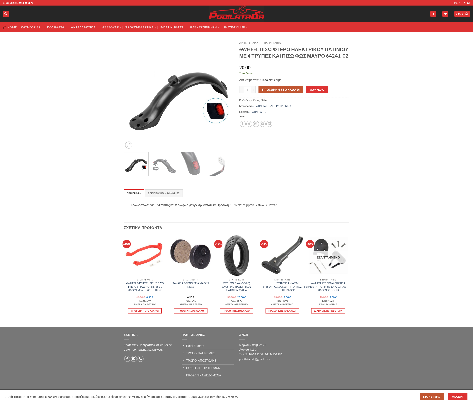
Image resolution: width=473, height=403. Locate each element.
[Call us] (140, 359)
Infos (456, 2)
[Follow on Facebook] (465, 3)
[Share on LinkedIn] (269, 124)
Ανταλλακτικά (83, 27)
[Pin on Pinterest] (263, 124)
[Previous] (130, 95)
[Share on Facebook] (243, 124)
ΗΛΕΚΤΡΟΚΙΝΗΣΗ (203, 27)
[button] (6, 14)
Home (12, 27)
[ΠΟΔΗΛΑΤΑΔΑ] (236, 14)
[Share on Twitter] (249, 124)
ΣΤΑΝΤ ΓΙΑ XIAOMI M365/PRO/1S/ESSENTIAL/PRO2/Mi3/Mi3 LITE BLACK (288, 287)
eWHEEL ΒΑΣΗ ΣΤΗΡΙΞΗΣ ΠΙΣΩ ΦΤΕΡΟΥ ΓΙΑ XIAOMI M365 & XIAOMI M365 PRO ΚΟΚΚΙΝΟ (145, 287)
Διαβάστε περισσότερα (328, 311)
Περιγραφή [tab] (134, 193)
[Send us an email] (468, 3)
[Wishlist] (445, 14)
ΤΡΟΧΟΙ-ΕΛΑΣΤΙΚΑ (139, 27)
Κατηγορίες (30, 27)
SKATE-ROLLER (234, 27)
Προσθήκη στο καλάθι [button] (145, 311)
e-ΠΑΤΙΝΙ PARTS (271, 43)
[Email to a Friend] (256, 124)
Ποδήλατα (55, 27)
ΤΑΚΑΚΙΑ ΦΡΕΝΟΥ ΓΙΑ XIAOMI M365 (191, 285)
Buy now (317, 89)
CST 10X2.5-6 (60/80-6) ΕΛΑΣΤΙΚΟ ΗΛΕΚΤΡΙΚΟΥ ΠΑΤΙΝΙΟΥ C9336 (236, 287)
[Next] (227, 95)
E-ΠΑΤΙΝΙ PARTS (171, 27)
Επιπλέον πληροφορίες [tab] (164, 193)
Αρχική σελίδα (248, 43)
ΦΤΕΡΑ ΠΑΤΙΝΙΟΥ (281, 105)
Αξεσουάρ (110, 27)
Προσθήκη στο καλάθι (281, 89)
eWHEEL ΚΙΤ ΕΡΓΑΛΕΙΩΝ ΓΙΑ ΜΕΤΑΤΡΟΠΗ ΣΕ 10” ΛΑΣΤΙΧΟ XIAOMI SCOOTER (328, 287)
